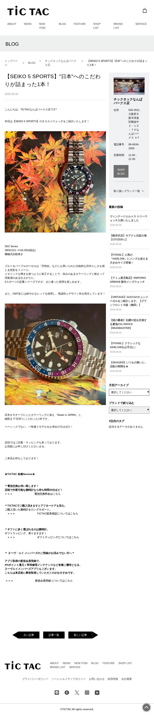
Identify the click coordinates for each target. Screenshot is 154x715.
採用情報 (113, 678)
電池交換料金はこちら (47, 493)
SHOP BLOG (121, 171)
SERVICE (141, 23)
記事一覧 (54, 634)
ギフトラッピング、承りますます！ (26, 533)
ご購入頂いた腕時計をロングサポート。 (28, 509)
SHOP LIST (125, 663)
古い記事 (28, 634)
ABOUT (11, 23)
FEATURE (80, 23)
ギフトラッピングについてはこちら (58, 537)
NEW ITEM (81, 663)
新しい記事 (80, 634)
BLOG (62, 23)
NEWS (28, 23)
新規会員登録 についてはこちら (54, 580)
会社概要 (126, 678)
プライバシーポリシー (35, 678)
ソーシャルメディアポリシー (69, 678)
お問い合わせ (97, 678)
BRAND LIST (57, 667)
